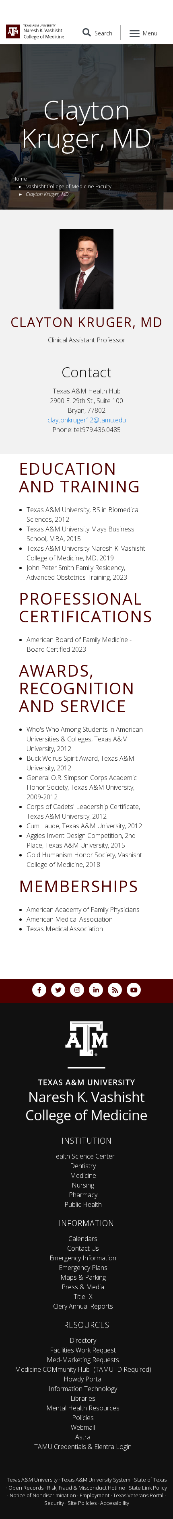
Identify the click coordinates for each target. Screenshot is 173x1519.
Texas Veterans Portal (138, 1495)
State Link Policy (148, 1487)
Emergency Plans (83, 1267)
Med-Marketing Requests (83, 1359)
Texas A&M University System (95, 1479)
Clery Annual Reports (83, 1306)
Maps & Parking (83, 1277)
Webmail (83, 1427)
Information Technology (83, 1388)
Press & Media (83, 1286)
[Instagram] (77, 990)
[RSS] (115, 990)
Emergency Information (82, 1257)
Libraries (82, 1398)
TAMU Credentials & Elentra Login (83, 1446)
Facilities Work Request (83, 1350)
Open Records (25, 1487)
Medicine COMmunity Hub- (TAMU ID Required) (83, 1369)
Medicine (83, 1175)
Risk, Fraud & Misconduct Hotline (86, 1487)
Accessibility (114, 1503)
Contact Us (83, 1248)
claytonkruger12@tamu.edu (86, 420)
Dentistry (83, 1165)
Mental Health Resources (82, 1408)
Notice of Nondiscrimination (43, 1495)
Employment (94, 1495)
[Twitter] (58, 990)
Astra (83, 1437)
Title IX (83, 1296)
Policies (83, 1417)
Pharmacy (83, 1194)
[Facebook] (39, 990)
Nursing (83, 1185)
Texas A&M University (32, 1479)
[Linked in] (96, 990)
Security (54, 1503)
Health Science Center (83, 1156)
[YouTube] (134, 990)
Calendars (82, 1238)
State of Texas (150, 1479)
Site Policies (82, 1503)
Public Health (83, 1204)
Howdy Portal (83, 1379)
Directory (83, 1340)
